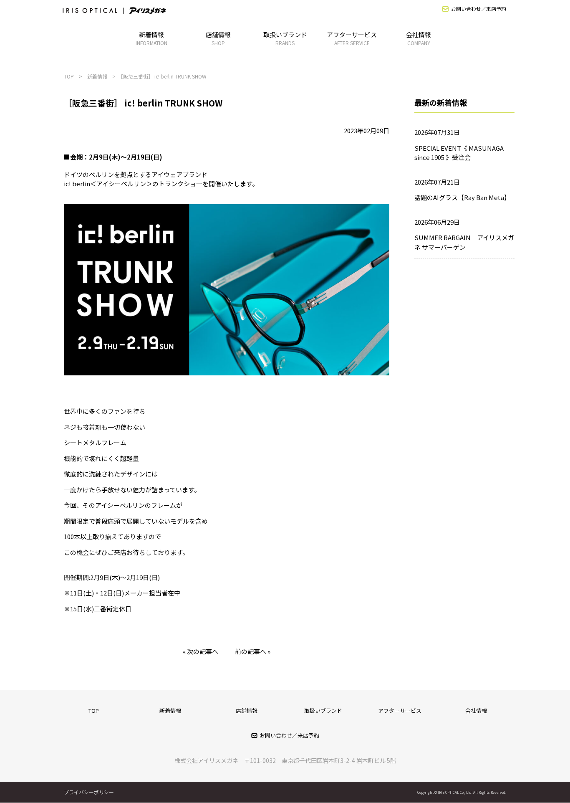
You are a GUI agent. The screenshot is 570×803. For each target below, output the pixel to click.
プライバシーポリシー (89, 791)
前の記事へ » (252, 651)
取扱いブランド (285, 38)
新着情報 (151, 38)
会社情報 (418, 38)
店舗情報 (218, 38)
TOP (93, 710)
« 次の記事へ (200, 651)
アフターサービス (352, 38)
